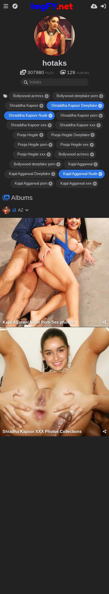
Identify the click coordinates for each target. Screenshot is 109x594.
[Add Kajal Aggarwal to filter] (95, 164)
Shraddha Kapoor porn (79, 115)
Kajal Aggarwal (80, 164)
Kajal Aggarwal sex (76, 183)
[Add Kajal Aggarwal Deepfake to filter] (53, 174)
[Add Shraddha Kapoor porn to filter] (100, 115)
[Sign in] (103, 6)
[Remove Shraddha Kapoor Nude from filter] (50, 115)
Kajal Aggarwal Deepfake (29, 174)
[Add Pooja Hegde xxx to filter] (48, 154)
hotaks (54, 63)
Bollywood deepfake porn (77, 96)
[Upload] (94, 6)
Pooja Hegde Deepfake (70, 135)
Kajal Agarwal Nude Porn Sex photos (38, 322)
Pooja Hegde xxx (31, 154)
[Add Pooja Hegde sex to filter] (91, 145)
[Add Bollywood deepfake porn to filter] (101, 96)
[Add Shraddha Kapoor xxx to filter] (98, 125)
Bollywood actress (28, 96)
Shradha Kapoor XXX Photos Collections (42, 431)
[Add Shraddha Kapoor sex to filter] (49, 125)
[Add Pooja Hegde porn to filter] (50, 145)
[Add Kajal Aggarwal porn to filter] (50, 184)
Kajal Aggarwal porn (31, 183)
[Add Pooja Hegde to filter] (41, 135)
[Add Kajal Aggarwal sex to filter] (94, 184)
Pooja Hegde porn (32, 145)
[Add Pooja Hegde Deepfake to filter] (92, 135)
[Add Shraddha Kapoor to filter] (41, 106)
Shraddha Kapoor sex (29, 125)
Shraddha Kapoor (23, 105)
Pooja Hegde (27, 135)
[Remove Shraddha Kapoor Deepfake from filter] (100, 106)
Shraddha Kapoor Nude (28, 115)
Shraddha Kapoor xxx (78, 125)
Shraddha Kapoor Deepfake (74, 105)
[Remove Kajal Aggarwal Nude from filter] (100, 174)
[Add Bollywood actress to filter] (46, 96)
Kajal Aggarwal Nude (80, 174)
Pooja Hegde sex (74, 145)
